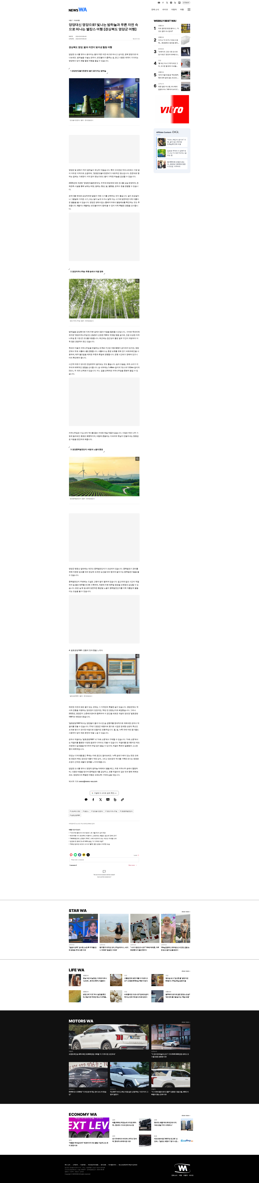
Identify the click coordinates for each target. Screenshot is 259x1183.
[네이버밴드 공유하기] (115, 800)
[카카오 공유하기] (86, 800)
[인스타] (171, 2)
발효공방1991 (75, 815)
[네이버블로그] (175, 3)
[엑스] (167, 3)
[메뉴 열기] (189, 9)
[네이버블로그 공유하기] (108, 800)
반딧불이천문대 (98, 811)
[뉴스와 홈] (78, 10)
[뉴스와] (182, 1168)
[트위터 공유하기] (101, 800)
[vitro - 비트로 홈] (172, 109)
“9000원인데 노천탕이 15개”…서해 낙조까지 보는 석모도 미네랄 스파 (93, 838)
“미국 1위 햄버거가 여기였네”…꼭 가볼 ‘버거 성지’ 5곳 (88, 833)
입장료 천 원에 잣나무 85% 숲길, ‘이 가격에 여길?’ (86, 841)
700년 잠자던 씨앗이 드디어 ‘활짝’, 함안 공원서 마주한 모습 (90, 844)
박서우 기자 (136, 39)
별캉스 (86, 811)
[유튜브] (159, 2)
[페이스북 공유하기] (93, 800)
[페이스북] (163, 2)
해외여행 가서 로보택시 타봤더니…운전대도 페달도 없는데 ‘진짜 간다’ (93, 836)
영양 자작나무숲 (112, 811)
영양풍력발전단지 (127, 811)
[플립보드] (179, 3)
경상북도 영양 (75, 811)
